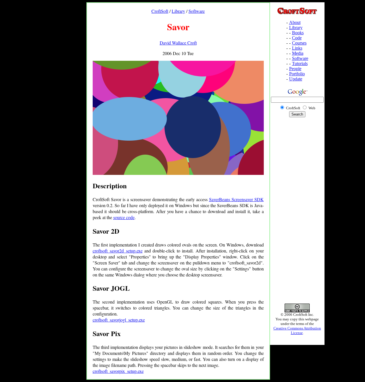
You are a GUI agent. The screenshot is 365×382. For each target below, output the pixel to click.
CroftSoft (159, 11)
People (295, 68)
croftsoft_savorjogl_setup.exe (119, 320)
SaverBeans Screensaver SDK (236, 199)
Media (297, 53)
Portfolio (297, 73)
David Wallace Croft (178, 43)
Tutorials (300, 63)
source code (124, 217)
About (295, 22)
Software (196, 11)
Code (297, 37)
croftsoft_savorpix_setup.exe (118, 371)
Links (297, 48)
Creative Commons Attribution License (297, 330)
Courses (299, 43)
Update (295, 78)
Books (298, 32)
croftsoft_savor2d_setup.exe (118, 251)
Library (178, 11)
